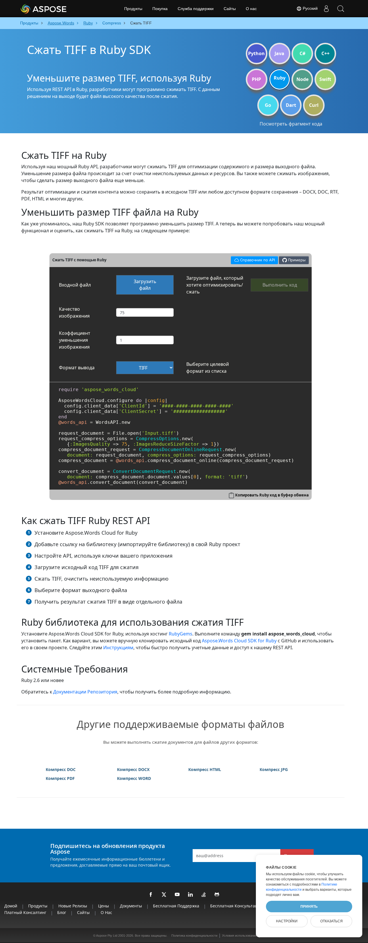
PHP (256, 79)
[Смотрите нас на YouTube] (177, 894)
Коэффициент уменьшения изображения (74, 340)
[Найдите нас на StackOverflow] (204, 894)
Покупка (160, 8)
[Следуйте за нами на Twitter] (164, 894)
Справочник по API (253, 259)
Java (279, 53)
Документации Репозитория (85, 692)
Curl (314, 105)
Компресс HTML (204, 769)
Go (268, 105)
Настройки (287, 921)
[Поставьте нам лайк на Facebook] (151, 894)
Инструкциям (118, 647)
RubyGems (180, 634)
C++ (325, 53)
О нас (251, 8)
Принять (309, 907)
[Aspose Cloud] (59, 8)
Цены (103, 906)
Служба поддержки (196, 8)
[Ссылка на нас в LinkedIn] (190, 894)
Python (256, 53)
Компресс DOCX (133, 769)
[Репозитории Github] (217, 894)
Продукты (133, 8)
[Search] (340, 8)
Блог (61, 912)
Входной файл (75, 285)
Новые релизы (72, 906)
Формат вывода (77, 367)
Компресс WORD (134, 778)
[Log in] (326, 8)
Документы (131, 906)
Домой (10, 906)
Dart (291, 105)
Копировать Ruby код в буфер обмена (272, 495)
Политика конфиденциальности (194, 935)
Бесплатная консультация (236, 906)
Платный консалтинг (25, 912)
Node (302, 79)
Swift (325, 79)
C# (302, 53)
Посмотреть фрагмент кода (291, 124)
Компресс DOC (61, 769)
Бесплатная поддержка (176, 906)
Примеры (296, 260)
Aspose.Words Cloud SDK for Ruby (239, 640)
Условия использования (239, 935)
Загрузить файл (145, 284)
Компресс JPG (274, 769)
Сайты (230, 8)
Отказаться (331, 921)
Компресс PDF (60, 778)
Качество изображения (74, 312)
